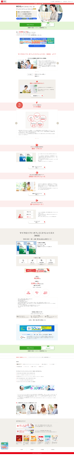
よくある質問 (52, 1)
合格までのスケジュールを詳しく (37, 194)
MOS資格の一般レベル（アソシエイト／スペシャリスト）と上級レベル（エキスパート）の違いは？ (30, 376)
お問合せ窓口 (65, 1)
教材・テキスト (34, 366)
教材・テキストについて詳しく (37, 167)
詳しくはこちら (37, 45)
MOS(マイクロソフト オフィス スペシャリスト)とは (31, 364)
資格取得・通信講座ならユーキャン (21, 357)
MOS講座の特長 (19, 366)
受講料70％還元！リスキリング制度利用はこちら (37, 27)
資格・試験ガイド (45, 364)
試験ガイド (37, 76)
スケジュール (27, 366)
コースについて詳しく (37, 222)
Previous (16, 63)
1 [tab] (35, 138)
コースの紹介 (52, 364)
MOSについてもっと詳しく (40, 74)
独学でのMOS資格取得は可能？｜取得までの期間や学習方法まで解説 (26, 378)
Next (58, 63)
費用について (41, 366)
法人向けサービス (70, 1)
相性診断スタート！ (37, 95)
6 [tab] (38, 138)
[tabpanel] (37, 63)
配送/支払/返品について (58, 1)
